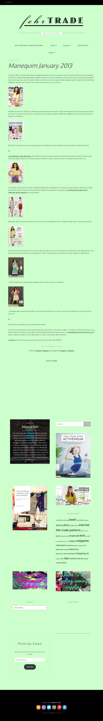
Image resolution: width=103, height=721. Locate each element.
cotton (82, 520)
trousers (72, 558)
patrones (59, 549)
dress (66, 525)
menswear (69, 545)
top (66, 558)
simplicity (58, 558)
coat (77, 520)
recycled (66, 549)
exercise (84, 525)
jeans (64, 536)
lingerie (72, 541)
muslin (75, 545)
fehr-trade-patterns (68, 530)
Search (9, 2)
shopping (80, 553)
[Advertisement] (73, 619)
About (51, 53)
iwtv (87, 530)
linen (67, 541)
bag (57, 520)
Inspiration (83, 45)
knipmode (74, 535)
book (60, 520)
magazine (63, 351)
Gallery (66, 45)
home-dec (83, 530)
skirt (62, 558)
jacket (58, 536)
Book (53, 45)
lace (65, 541)
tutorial (80, 558)
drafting (59, 525)
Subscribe (29, 667)
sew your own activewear (65, 553)
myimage (80, 545)
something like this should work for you (80, 332)
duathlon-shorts (74, 525)
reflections (73, 549)
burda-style (65, 520)
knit (82, 535)
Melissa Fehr (56, 702)
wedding (58, 563)
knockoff (87, 536)
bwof (72, 519)
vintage (85, 558)
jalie (61, 536)
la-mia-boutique (60, 541)
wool (64, 562)
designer (86, 520)
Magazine (46, 351)
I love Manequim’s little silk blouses (19, 156)
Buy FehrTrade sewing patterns (29, 45)
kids (67, 536)
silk (87, 553)
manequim (70, 351)
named (84, 545)
